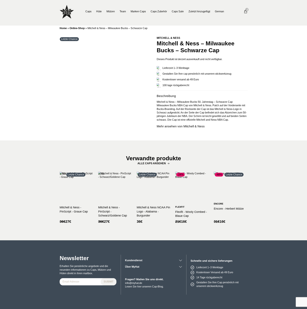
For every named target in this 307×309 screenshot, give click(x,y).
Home (63, 28)
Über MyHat (132, 266)
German (219, 11)
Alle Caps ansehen (152, 163)
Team (123, 11)
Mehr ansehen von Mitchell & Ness (181, 126)
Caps (88, 11)
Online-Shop (77, 28)
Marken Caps (138, 11)
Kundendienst (133, 260)
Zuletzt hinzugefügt (199, 11)
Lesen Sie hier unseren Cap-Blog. (144, 286)
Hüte (99, 11)
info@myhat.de (133, 283)
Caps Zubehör (159, 11)
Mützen (110, 11)
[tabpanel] (105, 81)
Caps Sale (178, 11)
